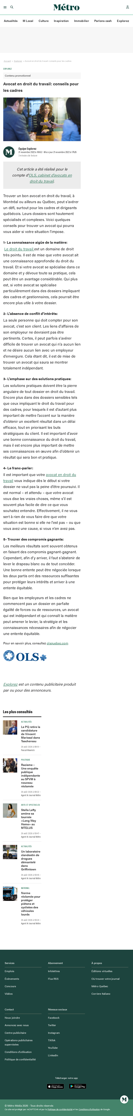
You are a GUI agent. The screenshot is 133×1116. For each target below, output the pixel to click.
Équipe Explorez (27, 148)
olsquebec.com (57, 643)
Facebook (53, 1017)
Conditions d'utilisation (89, 1109)
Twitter (52, 1025)
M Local (28, 21)
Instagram (54, 1033)
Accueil (7, 60)
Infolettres (54, 971)
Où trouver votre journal (105, 979)
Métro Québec (99, 986)
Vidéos (9, 993)
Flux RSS (53, 979)
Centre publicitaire (15, 1033)
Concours (10, 986)
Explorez (123, 21)
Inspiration (61, 21)
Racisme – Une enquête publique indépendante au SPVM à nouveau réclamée (30, 775)
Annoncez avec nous (17, 1025)
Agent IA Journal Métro (31, 795)
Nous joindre (12, 1017)
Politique (25, 759)
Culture (44, 21)
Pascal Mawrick (28, 750)
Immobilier (81, 21)
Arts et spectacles (30, 804)
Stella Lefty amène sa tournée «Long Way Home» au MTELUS (28, 819)
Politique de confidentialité (20, 1059)
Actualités (11, 21)
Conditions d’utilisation (18, 1052)
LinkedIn (53, 1055)
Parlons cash (103, 21)
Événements (12, 979)
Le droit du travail (19, 248)
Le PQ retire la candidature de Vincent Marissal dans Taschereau (30, 734)
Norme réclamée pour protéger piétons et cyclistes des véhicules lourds (30, 903)
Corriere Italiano (100, 993)
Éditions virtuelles (102, 971)
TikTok (51, 1040)
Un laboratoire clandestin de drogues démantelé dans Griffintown (30, 860)
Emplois (9, 971)
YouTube (53, 1047)
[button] (4, 7)
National (25, 888)
